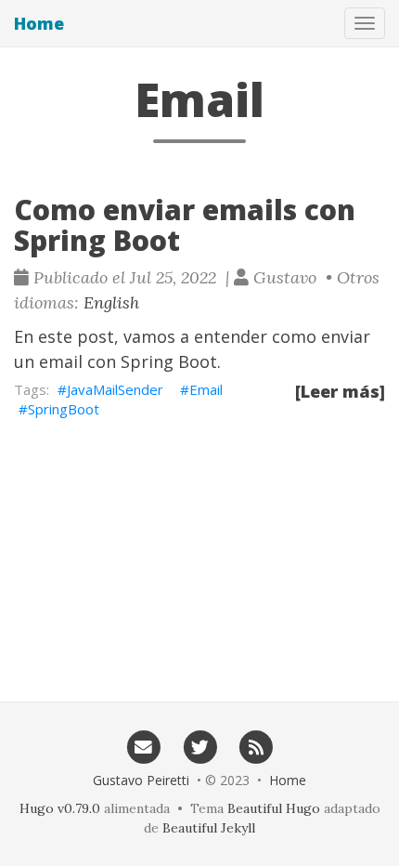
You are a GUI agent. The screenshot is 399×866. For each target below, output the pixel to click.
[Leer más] (340, 391)
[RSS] (255, 746)
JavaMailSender (115, 389)
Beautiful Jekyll (208, 828)
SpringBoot (63, 409)
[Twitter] (200, 746)
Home (39, 23)
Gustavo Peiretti (141, 780)
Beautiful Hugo (273, 808)
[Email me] (143, 746)
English (111, 302)
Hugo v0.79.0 (59, 808)
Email (206, 389)
